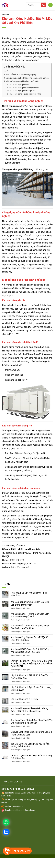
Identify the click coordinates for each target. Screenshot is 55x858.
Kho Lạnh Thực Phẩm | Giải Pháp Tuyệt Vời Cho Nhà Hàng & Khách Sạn (31, 721)
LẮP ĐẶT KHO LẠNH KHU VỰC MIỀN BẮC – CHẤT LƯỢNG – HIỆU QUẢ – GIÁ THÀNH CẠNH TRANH (31, 664)
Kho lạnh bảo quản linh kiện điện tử (24, 87)
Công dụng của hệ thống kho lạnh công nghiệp (27, 78)
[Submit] (43, 5)
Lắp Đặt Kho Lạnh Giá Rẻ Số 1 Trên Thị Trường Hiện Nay (29, 676)
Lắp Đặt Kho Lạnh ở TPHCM (24, 699)
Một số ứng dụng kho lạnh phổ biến (22, 81)
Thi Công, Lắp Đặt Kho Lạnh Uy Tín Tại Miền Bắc (29, 594)
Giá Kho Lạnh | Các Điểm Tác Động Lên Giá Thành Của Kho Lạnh (31, 733)
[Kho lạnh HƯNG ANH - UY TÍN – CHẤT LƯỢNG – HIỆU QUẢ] (12, 5)
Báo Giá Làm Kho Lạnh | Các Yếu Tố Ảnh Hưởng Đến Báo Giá (30, 745)
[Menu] (50, 5)
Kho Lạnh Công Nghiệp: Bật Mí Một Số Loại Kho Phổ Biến (29, 638)
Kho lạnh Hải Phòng (23, 169)
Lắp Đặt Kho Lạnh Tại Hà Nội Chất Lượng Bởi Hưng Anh (31, 688)
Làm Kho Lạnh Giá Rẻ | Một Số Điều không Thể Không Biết (31, 757)
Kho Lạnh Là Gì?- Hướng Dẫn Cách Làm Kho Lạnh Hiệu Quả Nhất (30, 615)
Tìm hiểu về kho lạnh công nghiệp (21, 74)
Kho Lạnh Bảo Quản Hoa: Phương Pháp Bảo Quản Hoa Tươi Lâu (30, 627)
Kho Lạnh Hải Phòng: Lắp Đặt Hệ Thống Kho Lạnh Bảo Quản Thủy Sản (30, 650)
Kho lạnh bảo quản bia (19, 84)
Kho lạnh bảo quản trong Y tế (22, 91)
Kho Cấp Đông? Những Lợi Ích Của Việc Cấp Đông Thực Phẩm (30, 603)
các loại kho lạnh (30, 124)
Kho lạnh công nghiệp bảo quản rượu (25, 94)
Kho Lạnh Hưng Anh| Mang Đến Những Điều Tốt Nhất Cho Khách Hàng (29, 709)
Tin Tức (5, 15)
